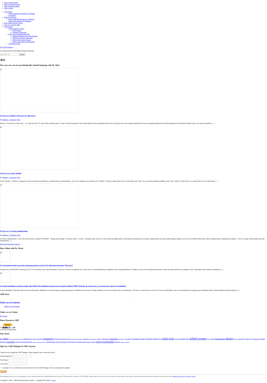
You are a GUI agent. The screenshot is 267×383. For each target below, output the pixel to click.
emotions (114, 339)
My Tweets (3, 316)
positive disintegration (23, 342)
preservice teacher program (39, 342)
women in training (125, 342)
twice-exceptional (105, 341)
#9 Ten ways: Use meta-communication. (14, 231)
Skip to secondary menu (12, 4)
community (48, 338)
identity (230, 338)
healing (212, 339)
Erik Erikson (121, 339)
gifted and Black (146, 339)
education (105, 339)
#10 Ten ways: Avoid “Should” (11, 173)
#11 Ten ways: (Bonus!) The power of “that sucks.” (18, 116)
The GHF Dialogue (6, 47)
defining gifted (65, 339)
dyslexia (99, 339)
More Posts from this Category (10, 244)
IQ (251, 339)
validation (117, 342)
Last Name (4, 364)
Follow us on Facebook (10, 302)
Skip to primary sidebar (12, 6)
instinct (236, 339)
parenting (11, 342)
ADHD (5, 339)
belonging (40, 339)
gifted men (185, 339)
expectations (128, 339)
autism (34, 339)
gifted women (198, 338)
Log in (53, 380)
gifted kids (177, 339)
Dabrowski (57, 339)
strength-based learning (83, 342)
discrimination (92, 339)
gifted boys (157, 339)
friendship (136, 339)
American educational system (16, 339)
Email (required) (6, 356)
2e (1, 339)
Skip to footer (8, 8)
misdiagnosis (256, 339)
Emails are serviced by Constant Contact (184, 376)
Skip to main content (11, 2)
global (208, 339)
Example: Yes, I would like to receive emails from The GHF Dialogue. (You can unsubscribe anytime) (36, 368)
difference (86, 339)
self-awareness (61, 342)
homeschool (220, 339)
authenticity (27, 339)
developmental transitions (76, 339)
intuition (247, 339)
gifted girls (168, 338)
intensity (241, 339)
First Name (4, 360)
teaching (92, 342)
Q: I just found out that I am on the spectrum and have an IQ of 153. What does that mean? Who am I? (36, 265)
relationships (51, 342)
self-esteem (71, 342)
